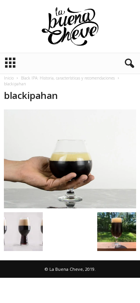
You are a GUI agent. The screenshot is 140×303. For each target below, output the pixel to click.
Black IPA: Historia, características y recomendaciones (68, 78)
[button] (127, 63)
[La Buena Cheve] (70, 26)
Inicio (9, 78)
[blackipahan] (70, 158)
